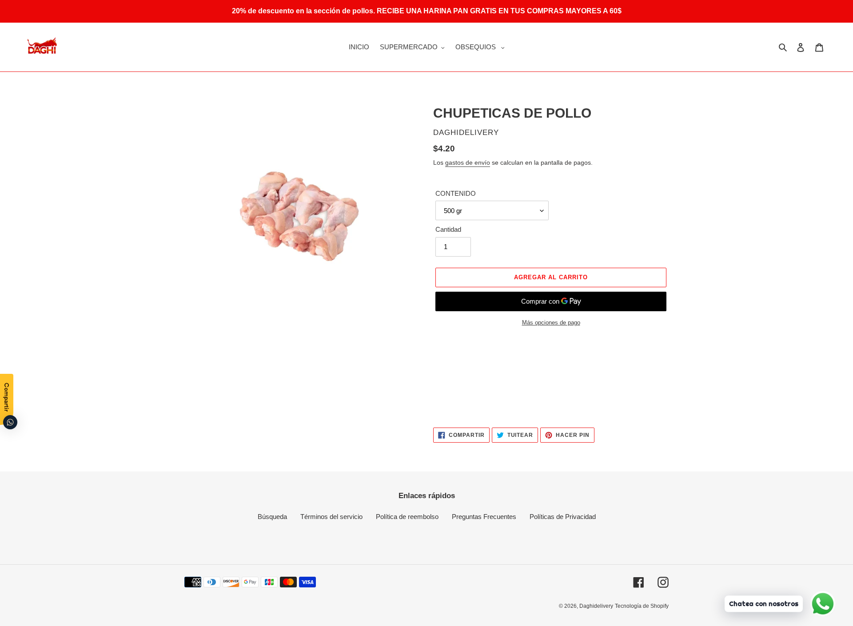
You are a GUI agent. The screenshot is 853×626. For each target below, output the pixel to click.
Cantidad (448, 229)
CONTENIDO (455, 193)
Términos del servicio (331, 516)
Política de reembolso (407, 516)
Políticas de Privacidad (563, 516)
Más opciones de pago (551, 322)
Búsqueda (272, 516)
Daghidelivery (596, 606)
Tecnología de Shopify (642, 606)
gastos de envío (467, 162)
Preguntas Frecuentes (484, 516)
